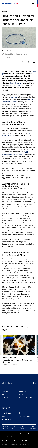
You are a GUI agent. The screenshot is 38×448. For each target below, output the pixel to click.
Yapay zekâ (13, 357)
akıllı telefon (18, 83)
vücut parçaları (18, 85)
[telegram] (26, 440)
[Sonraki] (34, 328)
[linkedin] (14, 440)
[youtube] (10, 440)
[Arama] (34, 383)
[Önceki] (27, 328)
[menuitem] (10, 3)
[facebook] (2, 440)
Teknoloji (5, 357)
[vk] (22, 440)
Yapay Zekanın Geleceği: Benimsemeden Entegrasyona (18, 361)
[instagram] (18, 440)
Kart (12, 83)
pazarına (14, 97)
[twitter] (6, 440)
